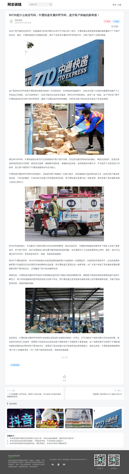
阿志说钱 (18, 20)
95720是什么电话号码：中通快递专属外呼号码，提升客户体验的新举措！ (54, 15)
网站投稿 (16, 365)
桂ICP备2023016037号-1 (78, 459)
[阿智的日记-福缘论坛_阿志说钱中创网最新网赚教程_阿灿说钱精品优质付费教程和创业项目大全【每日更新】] (14, 4)
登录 (114, 4)
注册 (119, 4)
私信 (117, 21)
